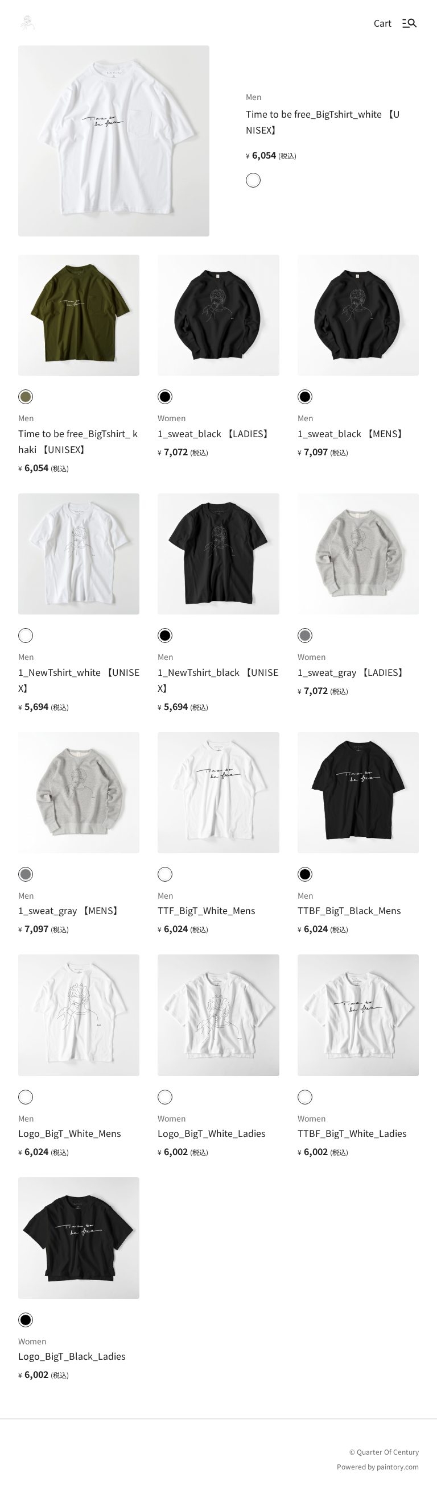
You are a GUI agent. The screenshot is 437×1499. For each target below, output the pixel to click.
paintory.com (398, 1466)
